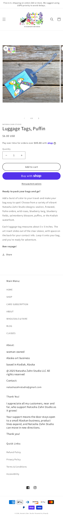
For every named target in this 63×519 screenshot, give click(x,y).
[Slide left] (24, 118)
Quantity (6, 149)
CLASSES (10, 333)
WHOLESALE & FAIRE (16, 318)
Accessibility (12, 473)
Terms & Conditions (16, 466)
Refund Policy (13, 452)
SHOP (9, 296)
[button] (4, 19)
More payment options (32, 183)
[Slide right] (38, 118)
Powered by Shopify (41, 513)
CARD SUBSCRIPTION (17, 304)
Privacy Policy (13, 459)
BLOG (9, 326)
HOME (9, 289)
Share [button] (9, 254)
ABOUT (10, 311)
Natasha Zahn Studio (27, 513)
